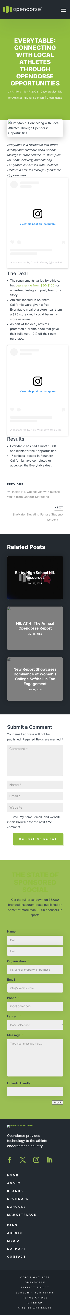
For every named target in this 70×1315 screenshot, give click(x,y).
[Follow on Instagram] (36, 1160)
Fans (12, 1225)
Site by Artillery (35, 1307)
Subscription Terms (35, 1292)
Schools (16, 1207)
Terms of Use (35, 1297)
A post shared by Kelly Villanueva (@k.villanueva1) (40, 429)
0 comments (54, 97)
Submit (57, 1102)
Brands (15, 1191)
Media (13, 1241)
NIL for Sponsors (34, 97)
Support (16, 1249)
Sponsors (18, 1199)
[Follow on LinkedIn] (50, 1160)
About (14, 1183)
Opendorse (35, 1282)
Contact (16, 1256)
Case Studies (49, 91)
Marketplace (21, 1214)
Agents (15, 1233)
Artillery (16, 91)
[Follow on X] (23, 1160)
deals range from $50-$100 (34, 285)
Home (13, 1175)
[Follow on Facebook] (9, 1160)
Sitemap (35, 1302)
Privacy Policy (35, 1287)
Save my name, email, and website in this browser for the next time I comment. (34, 822)
